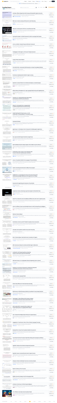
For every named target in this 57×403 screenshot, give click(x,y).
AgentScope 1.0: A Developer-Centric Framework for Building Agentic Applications (27, 129)
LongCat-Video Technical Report (18, 59)
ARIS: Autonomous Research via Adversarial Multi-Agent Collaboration (25, 245)
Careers (25, 401)
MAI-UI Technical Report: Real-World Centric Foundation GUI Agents (25, 237)
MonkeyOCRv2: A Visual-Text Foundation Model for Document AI (24, 330)
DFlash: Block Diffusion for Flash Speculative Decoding (22, 283)
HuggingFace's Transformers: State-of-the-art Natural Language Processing (26, 322)
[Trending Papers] (46, 7)
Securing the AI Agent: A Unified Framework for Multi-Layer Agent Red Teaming (27, 36)
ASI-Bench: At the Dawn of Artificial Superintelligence (22, 384)
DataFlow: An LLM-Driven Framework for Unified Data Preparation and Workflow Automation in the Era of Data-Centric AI (25, 268)
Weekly (41, 7)
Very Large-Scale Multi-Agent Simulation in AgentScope (23, 136)
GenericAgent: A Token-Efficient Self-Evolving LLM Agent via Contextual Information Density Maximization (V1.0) (23, 299)
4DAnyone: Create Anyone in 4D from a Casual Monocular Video (24, 28)
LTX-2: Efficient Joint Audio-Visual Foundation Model (22, 391)
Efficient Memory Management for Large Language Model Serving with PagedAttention (28, 90)
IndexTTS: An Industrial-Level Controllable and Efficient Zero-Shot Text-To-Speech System (29, 198)
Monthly (44, 7)
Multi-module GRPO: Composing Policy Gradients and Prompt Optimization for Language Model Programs (22, 307)
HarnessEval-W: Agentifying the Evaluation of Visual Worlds (23, 183)
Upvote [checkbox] (51, 20)
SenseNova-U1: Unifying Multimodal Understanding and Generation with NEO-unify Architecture (22, 98)
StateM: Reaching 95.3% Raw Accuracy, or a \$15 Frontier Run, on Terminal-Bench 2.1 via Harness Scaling (23, 114)
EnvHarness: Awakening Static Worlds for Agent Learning (23, 75)
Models (26, 1)
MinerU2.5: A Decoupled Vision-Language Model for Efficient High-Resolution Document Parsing (21, 106)
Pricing (45, 1)
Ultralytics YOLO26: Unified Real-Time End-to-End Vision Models (24, 360)
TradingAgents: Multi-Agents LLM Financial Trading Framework (24, 51)
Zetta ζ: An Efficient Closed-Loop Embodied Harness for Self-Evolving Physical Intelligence (29, 206)
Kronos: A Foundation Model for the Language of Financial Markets (25, 160)
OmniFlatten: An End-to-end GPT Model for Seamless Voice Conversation (26, 221)
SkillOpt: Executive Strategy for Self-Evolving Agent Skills (23, 376)
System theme (5, 401)
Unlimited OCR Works (16, 121)
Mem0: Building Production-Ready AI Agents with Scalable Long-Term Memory (27, 144)
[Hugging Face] (30, 401)
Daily (38, 7)
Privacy (16, 401)
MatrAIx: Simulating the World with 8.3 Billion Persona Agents (24, 167)
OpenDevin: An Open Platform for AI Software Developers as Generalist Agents (27, 82)
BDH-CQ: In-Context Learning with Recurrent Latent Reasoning (24, 20)
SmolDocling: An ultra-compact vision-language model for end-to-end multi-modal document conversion (22, 152)
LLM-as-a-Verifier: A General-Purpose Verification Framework (24, 44)
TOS (11, 401)
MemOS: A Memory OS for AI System (19, 368)
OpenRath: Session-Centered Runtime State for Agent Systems (24, 353)
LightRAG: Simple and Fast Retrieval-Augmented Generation (23, 345)
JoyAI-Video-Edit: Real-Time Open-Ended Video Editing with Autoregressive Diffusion (28, 337)
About (20, 401)
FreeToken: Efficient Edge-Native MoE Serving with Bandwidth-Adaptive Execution (27, 13)
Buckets (38, 1)
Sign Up (53, 1)
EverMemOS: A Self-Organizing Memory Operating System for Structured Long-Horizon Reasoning (22, 253)
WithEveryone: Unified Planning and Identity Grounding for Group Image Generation (28, 291)
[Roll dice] (36, 7)
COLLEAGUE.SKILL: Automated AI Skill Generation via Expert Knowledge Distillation (28, 67)
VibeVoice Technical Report (17, 214)
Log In (50, 1)
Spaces (34, 1)
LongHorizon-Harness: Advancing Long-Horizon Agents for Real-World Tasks (26, 190)
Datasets (29, 1)
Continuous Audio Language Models (19, 275)
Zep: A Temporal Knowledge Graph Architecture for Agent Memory (24, 314)
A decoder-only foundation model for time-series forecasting (24, 229)
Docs (43, 1)
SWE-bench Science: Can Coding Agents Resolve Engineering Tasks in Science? (27, 260)
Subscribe (36, 3)
